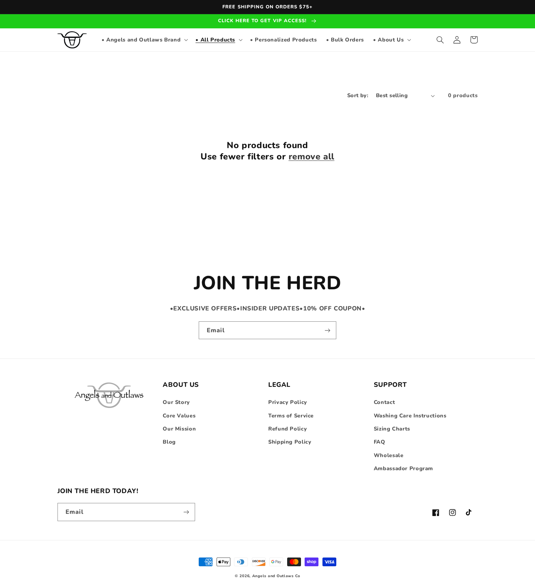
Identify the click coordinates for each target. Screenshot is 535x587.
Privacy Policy (287, 402)
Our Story (176, 402)
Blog (169, 441)
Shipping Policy (289, 441)
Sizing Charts (392, 428)
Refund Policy (287, 428)
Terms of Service (291, 415)
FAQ (379, 441)
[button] (144, 40)
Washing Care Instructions (410, 415)
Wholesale (389, 455)
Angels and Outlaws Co (276, 576)
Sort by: (357, 95)
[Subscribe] (327, 330)
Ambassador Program (403, 468)
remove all (311, 156)
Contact (384, 402)
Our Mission (179, 428)
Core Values (179, 415)
